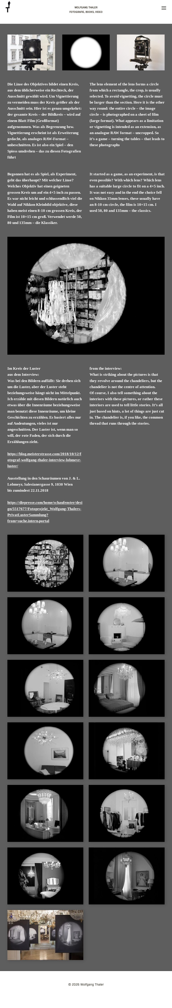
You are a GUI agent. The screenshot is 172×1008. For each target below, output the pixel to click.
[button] (45, 563)
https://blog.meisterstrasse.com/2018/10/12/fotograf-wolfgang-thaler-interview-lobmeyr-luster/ (44, 460)
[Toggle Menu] (163, 8)
